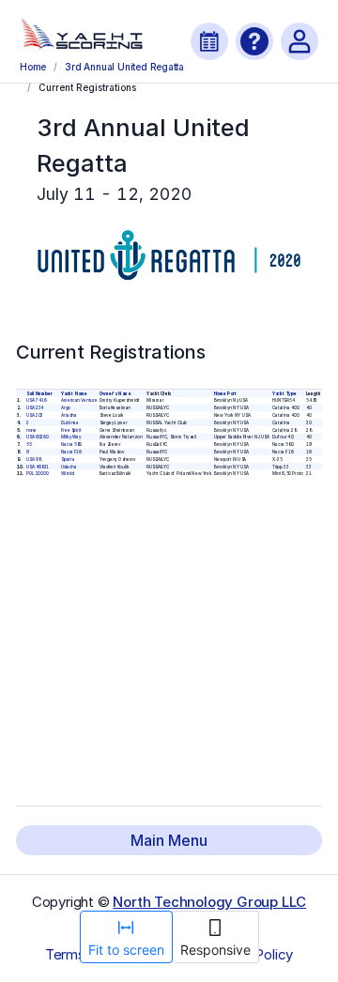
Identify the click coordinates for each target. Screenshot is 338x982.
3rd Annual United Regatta (124, 66)
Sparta (67, 459)
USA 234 (35, 408)
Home (33, 66)
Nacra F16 (71, 452)
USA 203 (34, 415)
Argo (65, 408)
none (31, 429)
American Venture (79, 400)
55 (28, 444)
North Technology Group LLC (209, 902)
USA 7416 (36, 400)
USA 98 (33, 459)
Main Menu (169, 840)
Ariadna (69, 415)
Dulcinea (70, 423)
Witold (67, 473)
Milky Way (71, 437)
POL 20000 (37, 473)
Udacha (68, 466)
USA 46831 (37, 466)
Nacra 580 (71, 444)
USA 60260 (37, 437)
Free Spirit (71, 429)
